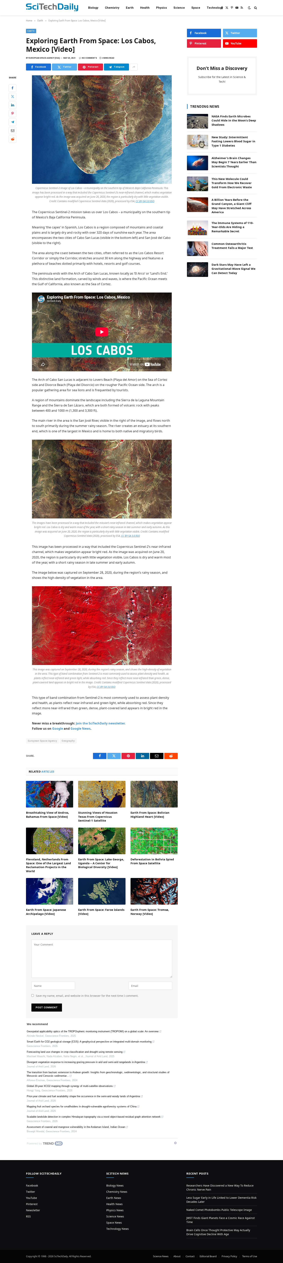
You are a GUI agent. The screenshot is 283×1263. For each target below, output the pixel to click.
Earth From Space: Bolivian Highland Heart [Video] (150, 814)
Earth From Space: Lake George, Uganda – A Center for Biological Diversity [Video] (101, 863)
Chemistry (112, 7)
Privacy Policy (229, 1256)
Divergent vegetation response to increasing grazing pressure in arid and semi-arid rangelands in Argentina (86, 1062)
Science (179, 7)
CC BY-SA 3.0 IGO (145, 201)
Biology (93, 7)
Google (57, 728)
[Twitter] (12, 96)
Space (195, 7)
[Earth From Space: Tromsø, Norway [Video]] (154, 891)
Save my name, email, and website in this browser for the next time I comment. (87, 996)
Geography (68, 740)
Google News (80, 728)
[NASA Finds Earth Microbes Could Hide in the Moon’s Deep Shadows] (197, 121)
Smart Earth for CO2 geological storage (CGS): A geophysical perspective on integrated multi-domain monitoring (89, 1041)
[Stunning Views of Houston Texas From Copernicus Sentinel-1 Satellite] (101, 794)
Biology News (115, 1185)
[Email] (12, 130)
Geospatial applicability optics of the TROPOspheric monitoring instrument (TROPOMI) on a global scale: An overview (92, 1031)
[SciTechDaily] (52, 8)
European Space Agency (42, 740)
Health (145, 7)
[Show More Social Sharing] (134, 67)
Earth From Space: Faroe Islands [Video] (101, 911)
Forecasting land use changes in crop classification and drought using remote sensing (74, 1051)
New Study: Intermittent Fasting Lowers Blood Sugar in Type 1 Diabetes (233, 141)
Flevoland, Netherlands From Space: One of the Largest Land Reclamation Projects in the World (48, 865)
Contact (190, 1256)
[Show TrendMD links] (175, 1142)
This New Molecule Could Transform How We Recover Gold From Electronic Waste (232, 183)
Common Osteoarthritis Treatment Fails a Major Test (232, 246)
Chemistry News (116, 1191)
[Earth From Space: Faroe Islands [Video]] (101, 891)
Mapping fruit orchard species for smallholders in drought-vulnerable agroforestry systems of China (81, 1106)
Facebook (32, 1185)
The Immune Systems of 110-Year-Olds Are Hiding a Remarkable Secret (233, 227)
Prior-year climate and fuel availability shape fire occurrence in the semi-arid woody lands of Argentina (83, 1096)
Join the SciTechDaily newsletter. (101, 723)
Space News (114, 1222)
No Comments (89, 58)
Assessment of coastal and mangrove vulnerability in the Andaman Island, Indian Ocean (76, 1127)
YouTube (31, 1198)
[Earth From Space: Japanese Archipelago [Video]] (49, 891)
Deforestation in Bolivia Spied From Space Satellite (152, 861)
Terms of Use (249, 1256)
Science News (115, 1216)
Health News (114, 1204)
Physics (161, 7)
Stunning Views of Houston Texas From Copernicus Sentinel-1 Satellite (97, 816)
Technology (215, 7)
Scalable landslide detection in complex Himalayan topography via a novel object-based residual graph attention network (94, 1116)
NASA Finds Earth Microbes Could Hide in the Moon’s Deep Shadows (234, 120)
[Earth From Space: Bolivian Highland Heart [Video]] (154, 794)
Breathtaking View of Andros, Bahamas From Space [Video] (47, 814)
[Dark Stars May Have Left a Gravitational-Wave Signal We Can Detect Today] (197, 269)
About (177, 1256)
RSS (28, 1216)
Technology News (117, 1229)
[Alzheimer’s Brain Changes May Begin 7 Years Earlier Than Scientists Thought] (197, 163)
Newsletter (33, 1210)
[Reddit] (12, 139)
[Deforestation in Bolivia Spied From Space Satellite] (154, 841)
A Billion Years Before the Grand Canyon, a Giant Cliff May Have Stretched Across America (231, 206)
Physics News (115, 1210)
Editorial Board (208, 1256)
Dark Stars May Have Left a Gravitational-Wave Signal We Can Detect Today (233, 269)
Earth (130, 7)
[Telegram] (12, 122)
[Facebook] (12, 88)
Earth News (113, 1198)
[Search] (255, 7)
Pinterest (32, 1204)
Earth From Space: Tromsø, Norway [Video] (150, 911)
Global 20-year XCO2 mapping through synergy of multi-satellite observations (70, 1086)
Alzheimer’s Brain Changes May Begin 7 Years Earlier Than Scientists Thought (234, 162)
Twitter (30, 1191)
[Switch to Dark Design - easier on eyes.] (249, 7)
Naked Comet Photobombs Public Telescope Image (219, 1210)
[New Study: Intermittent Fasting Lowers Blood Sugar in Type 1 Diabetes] (197, 142)
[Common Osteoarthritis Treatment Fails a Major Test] (197, 248)
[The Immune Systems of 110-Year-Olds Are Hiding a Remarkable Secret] (197, 228)
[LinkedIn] (12, 105)
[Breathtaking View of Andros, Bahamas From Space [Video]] (49, 794)
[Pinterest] (12, 113)
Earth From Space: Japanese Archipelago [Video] (46, 911)
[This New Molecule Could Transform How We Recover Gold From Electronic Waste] (197, 183)
